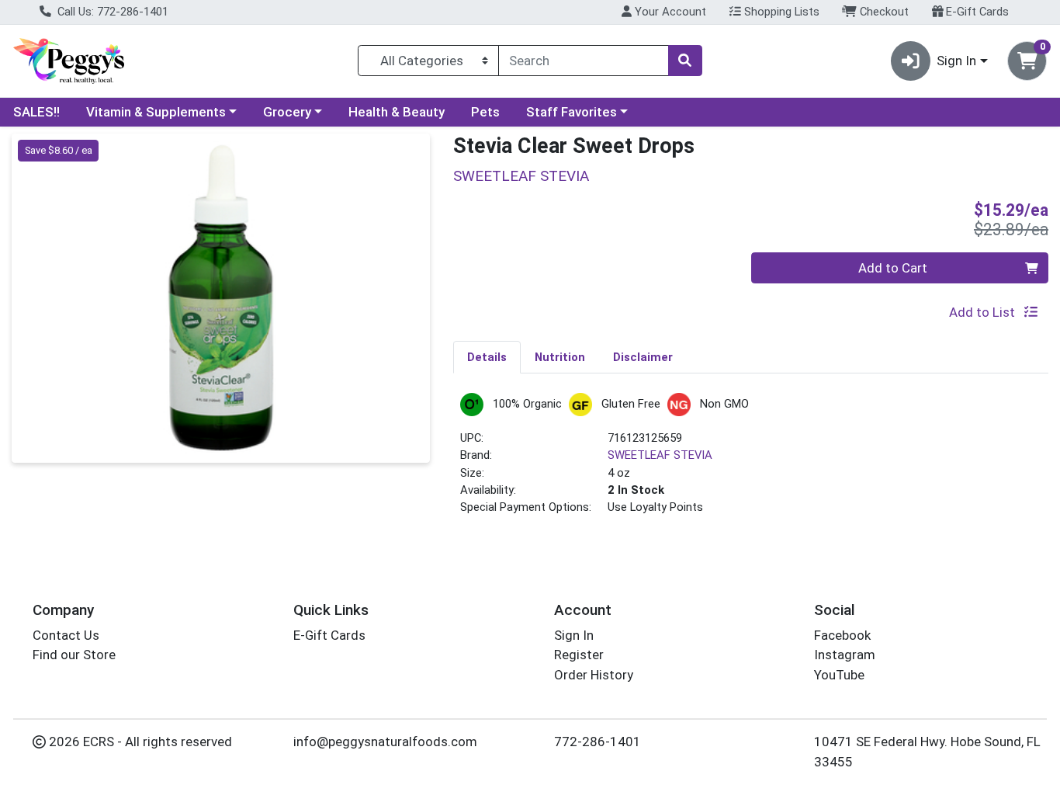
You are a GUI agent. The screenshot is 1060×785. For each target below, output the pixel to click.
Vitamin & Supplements (156, 112)
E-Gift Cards (976, 12)
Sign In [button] (956, 60)
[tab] (487, 356)
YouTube (839, 675)
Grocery (287, 112)
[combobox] (583, 60)
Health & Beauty (396, 112)
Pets (485, 112)
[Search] (685, 60)
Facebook (842, 635)
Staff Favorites (571, 112)
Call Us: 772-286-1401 (111, 12)
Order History (593, 675)
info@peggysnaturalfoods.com (385, 741)
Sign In (574, 635)
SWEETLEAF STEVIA (660, 455)
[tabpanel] (750, 461)
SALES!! (36, 112)
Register (579, 654)
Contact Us (66, 635)
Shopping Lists (780, 12)
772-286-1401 (597, 741)
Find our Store (74, 654)
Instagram (844, 654)
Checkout (883, 12)
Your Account (669, 12)
